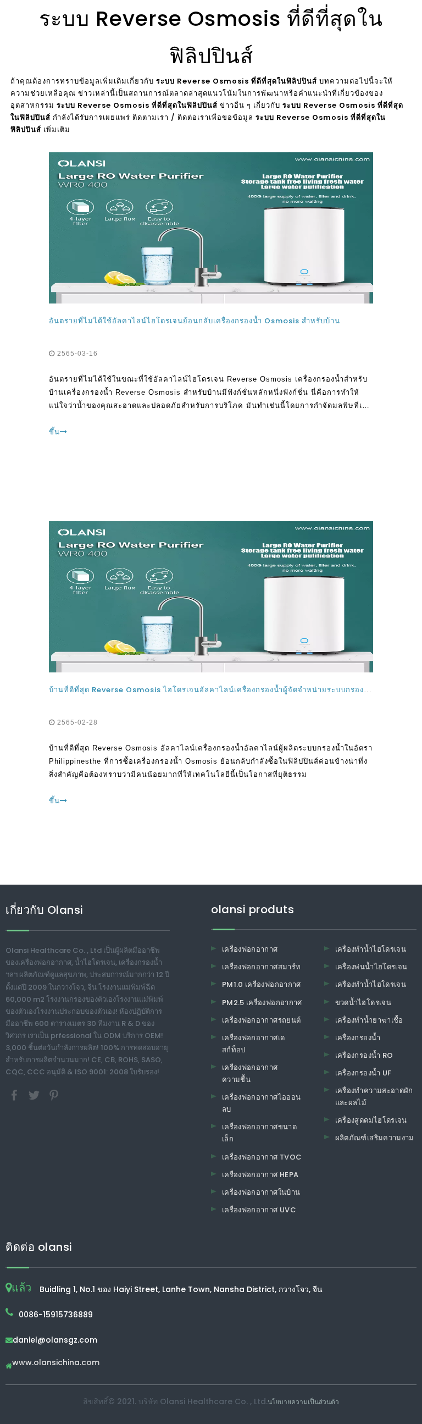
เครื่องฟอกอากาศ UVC (259, 1210)
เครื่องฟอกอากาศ (250, 949)
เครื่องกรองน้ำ (358, 1038)
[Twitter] (35, 1095)
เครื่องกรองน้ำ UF (363, 1073)
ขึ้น (54, 432)
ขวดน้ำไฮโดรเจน (363, 1002)
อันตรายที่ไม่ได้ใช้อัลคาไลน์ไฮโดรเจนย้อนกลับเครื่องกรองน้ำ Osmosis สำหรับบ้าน (194, 321)
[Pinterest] (54, 1095)
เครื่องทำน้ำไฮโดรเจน (370, 949)
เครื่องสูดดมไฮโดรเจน (371, 1120)
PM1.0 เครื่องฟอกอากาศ (261, 984)
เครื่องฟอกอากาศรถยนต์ (261, 1020)
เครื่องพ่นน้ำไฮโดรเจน (371, 967)
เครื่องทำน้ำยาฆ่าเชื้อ (369, 1020)
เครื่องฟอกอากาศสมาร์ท (261, 967)
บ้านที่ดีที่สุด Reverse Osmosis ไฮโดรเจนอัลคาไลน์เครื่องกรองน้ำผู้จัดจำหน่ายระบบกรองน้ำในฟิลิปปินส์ (231, 690)
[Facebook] (15, 1095)
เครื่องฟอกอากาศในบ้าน (261, 1192)
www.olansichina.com (55, 1363)
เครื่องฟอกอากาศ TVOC (262, 1157)
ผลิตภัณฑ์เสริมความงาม (374, 1138)
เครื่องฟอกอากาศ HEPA (260, 1174)
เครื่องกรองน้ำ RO (364, 1055)
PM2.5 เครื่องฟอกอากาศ (262, 1002)
